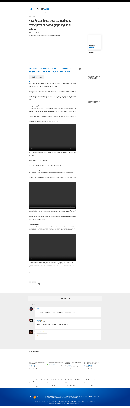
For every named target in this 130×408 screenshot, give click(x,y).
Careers (79, 401)
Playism (30, 282)
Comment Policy (38, 401)
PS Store (39, 12)
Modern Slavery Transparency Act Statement (57, 403)
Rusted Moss (34, 282)
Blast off (91, 47)
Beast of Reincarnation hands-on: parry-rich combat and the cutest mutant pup (91, 363)
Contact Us (87, 401)
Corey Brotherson (89, 365)
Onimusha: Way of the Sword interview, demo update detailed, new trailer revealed (55, 380)
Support (43, 401)
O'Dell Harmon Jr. (52, 364)
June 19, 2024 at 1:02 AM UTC (42, 321)
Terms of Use (54, 401)
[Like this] (36, 368)
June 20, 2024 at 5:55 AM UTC (42, 333)
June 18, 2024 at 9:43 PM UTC (42, 309)
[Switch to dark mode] (89, 8)
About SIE (48, 401)
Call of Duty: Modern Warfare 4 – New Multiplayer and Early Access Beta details (91, 380)
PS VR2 (33, 12)
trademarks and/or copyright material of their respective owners (58, 397)
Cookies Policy (66, 401)
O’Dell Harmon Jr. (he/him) (35, 382)
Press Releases (73, 401)
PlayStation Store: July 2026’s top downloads (55, 362)
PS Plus (43, 12)
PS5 (30, 12)
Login (92, 8)
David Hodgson (88, 382)
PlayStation (41, 8)
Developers (92, 401)
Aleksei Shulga (69, 382)
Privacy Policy (60, 401)
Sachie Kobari (51, 382)
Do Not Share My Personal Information (74, 403)
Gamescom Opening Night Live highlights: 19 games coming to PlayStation (37, 380)
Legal (83, 401)
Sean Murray (33, 365)
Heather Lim (34, 76)
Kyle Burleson (69, 365)
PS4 (36, 12)
